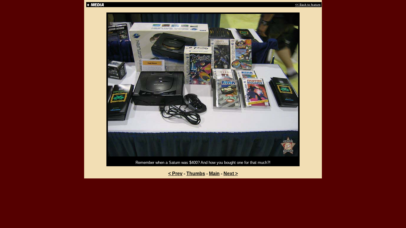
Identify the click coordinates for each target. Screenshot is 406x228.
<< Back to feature (308, 4)
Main (214, 173)
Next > (231, 173)
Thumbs (195, 173)
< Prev (175, 173)
